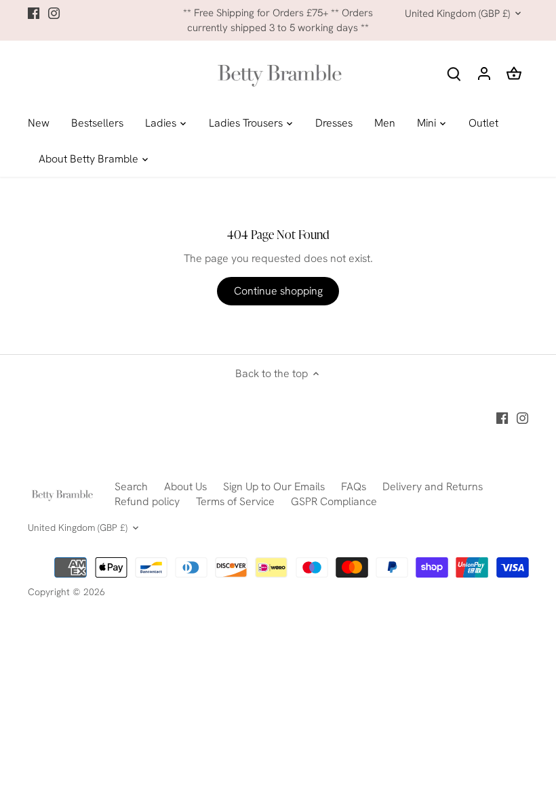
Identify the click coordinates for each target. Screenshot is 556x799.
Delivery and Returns (432, 486)
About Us (185, 486)
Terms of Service (235, 501)
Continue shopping (278, 291)
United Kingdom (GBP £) (457, 13)
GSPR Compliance (334, 501)
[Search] (454, 72)
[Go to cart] (514, 72)
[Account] (484, 72)
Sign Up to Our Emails (274, 486)
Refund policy (147, 501)
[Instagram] (54, 12)
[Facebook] (33, 12)
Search (131, 486)
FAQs (353, 486)
